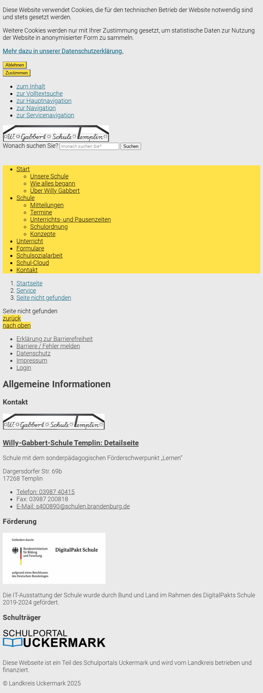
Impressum (31, 360)
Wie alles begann (52, 183)
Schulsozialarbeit (39, 255)
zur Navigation (36, 107)
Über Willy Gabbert (55, 190)
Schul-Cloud (32, 262)
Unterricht (29, 241)
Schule (25, 197)
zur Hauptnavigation (44, 100)
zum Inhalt (30, 86)
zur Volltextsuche (39, 93)
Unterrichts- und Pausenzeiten (70, 219)
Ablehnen (14, 65)
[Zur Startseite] (56, 139)
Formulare (30, 248)
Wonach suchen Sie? (30, 145)
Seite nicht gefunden (43, 297)
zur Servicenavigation (45, 115)
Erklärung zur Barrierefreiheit (54, 338)
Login (23, 367)
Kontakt (27, 269)
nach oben (17, 325)
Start (23, 169)
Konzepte (42, 233)
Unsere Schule (49, 176)
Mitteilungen (47, 205)
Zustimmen (16, 72)
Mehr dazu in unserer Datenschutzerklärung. (63, 51)
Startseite (29, 283)
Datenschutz (33, 353)
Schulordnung (49, 226)
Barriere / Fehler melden (48, 346)
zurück (12, 318)
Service (26, 290)
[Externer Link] (54, 559)
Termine (41, 212)
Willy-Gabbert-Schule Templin (71, 442)
